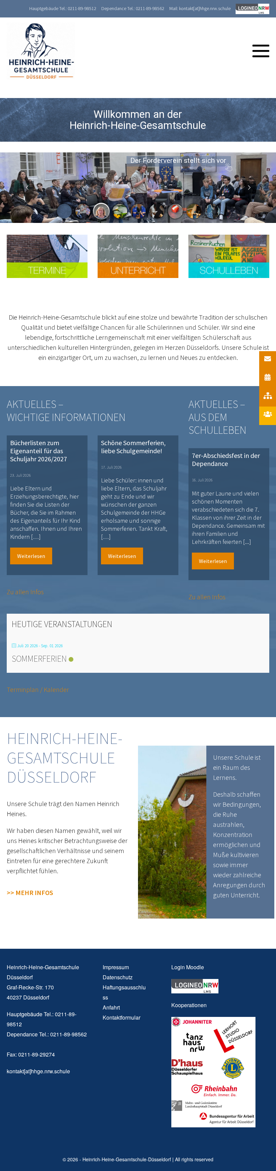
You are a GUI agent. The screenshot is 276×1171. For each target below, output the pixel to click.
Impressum (116, 967)
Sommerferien (39, 658)
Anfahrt (111, 1007)
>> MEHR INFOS (30, 892)
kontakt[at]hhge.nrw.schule (38, 1071)
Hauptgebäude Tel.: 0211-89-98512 (62, 8)
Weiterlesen (31, 556)
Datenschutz (118, 977)
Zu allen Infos (25, 592)
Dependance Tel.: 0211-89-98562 (132, 8)
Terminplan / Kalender (38, 689)
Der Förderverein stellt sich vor (178, 161)
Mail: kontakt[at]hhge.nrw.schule (200, 8)
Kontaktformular (121, 1017)
